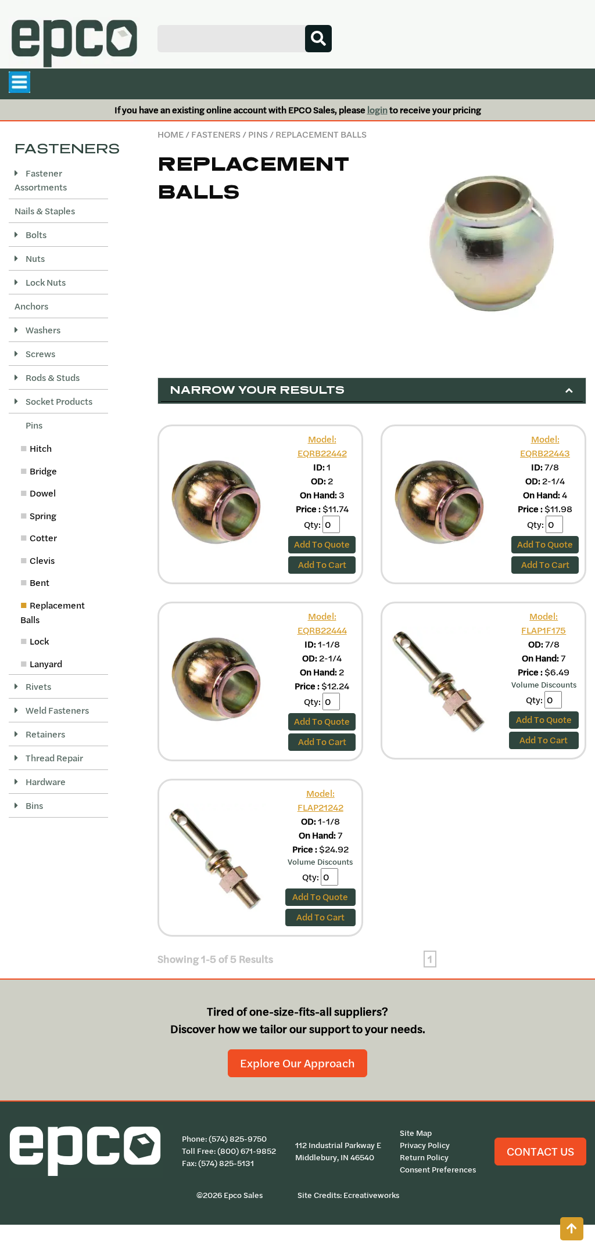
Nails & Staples (45, 210)
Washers (42, 329)
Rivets (37, 686)
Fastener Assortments (41, 180)
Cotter (43, 537)
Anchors (31, 306)
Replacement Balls (52, 613)
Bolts (35, 234)
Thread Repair (53, 757)
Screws (39, 353)
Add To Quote (322, 544)
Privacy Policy (425, 1145)
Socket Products (58, 401)
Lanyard (46, 663)
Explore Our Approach (297, 1063)
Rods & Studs (52, 377)
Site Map (416, 1133)
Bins (33, 805)
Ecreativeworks (371, 1195)
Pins (258, 134)
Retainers (44, 734)
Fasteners (216, 134)
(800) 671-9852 (246, 1151)
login (377, 109)
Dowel (43, 493)
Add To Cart (322, 564)
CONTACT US (540, 1151)
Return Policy (424, 1157)
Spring (43, 515)
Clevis (42, 560)
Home (170, 134)
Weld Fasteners (56, 710)
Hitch (41, 448)
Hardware (45, 781)
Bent (39, 582)
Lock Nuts (45, 282)
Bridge (43, 471)
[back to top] (571, 1228)
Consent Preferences (438, 1169)
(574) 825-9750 (238, 1139)
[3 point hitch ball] (489, 242)
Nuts (34, 258)
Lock (39, 641)
